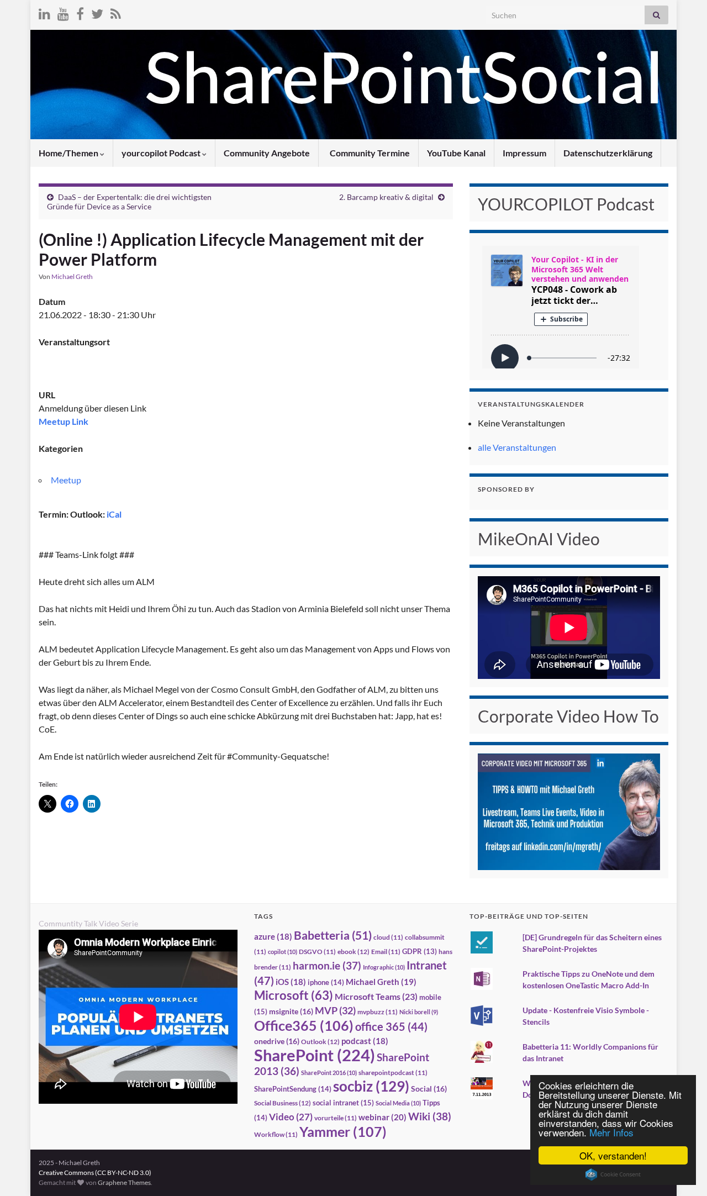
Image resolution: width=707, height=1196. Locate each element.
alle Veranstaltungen (517, 447)
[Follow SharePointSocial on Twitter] (97, 12)
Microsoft (293, 995)
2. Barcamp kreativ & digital (386, 197)
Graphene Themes (124, 1182)
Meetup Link (63, 421)
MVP (335, 1010)
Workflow (276, 1134)
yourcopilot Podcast (162, 152)
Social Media (398, 1103)
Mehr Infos (611, 1132)
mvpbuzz (377, 1012)
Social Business (282, 1103)
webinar (382, 1117)
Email (385, 951)
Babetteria (333, 935)
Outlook (320, 1041)
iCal (114, 514)
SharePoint (314, 1055)
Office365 (304, 1025)
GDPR (419, 951)
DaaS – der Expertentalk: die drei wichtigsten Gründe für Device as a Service (129, 201)
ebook (353, 951)
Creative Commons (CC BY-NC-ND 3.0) (95, 1172)
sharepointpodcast (393, 1072)
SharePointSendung (292, 1088)
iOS (291, 982)
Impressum (524, 152)
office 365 (391, 1026)
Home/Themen (69, 152)
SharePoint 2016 (329, 1072)
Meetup (66, 480)
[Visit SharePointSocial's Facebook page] (80, 12)
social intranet (343, 1102)
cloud (388, 937)
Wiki (429, 1116)
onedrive (276, 1041)
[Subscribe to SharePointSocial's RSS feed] (115, 12)
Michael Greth (72, 276)
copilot (282, 951)
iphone (326, 982)
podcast (364, 1041)
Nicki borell (418, 1011)
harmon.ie (327, 966)
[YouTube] (63, 12)
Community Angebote (267, 152)
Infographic (384, 967)
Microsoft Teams (376, 996)
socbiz (371, 1086)
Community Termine (369, 152)
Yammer (343, 1131)
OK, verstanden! (613, 1155)
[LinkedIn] (44, 12)
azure (273, 936)
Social (429, 1088)
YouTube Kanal (456, 152)
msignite (291, 1011)
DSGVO (317, 951)
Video (291, 1117)
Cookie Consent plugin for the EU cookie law (613, 1174)
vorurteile (335, 1118)
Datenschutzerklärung (607, 152)
